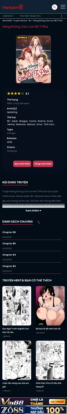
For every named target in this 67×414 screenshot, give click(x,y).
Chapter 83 (9, 266)
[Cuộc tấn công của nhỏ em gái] (16, 360)
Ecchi (50, 121)
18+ (30, 20)
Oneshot (8, 16)
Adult (15, 121)
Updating (12, 112)
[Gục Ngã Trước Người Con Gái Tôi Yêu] (16, 305)
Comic (32, 121)
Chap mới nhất (43, 163)
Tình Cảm (49, 124)
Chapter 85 (9, 243)
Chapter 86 (9, 232)
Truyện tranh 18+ (30, 16)
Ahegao (23, 121)
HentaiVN (7, 20)
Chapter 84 (9, 254)
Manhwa (21, 124)
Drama (42, 121)
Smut (39, 124)
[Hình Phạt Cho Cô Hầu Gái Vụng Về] (50, 360)
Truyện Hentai (20, 20)
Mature (31, 124)
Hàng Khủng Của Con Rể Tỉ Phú (48, 20)
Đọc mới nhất (22, 163)
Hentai (11, 124)
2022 (9, 142)
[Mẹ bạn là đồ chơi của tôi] (50, 305)
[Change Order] (38, 222)
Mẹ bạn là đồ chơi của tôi (48, 328)
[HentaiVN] (12, 6)
